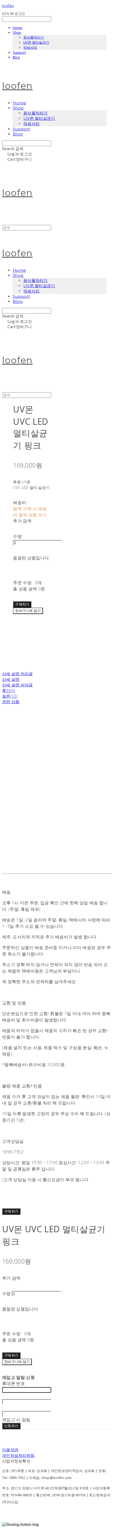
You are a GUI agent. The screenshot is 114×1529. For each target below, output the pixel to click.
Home (17, 27)
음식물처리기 (33, 37)
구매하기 (11, 1211)
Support (19, 52)
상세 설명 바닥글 (17, 684)
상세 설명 (11, 679)
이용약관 (10, 1449)
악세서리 (30, 47)
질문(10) (10, 696)
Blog (16, 57)
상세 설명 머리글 (17, 673)
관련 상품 (11, 701)
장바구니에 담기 (17, 1361)
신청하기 (11, 1426)
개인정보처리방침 (18, 1455)
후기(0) (8, 690)
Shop (17, 32)
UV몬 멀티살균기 (36, 42)
